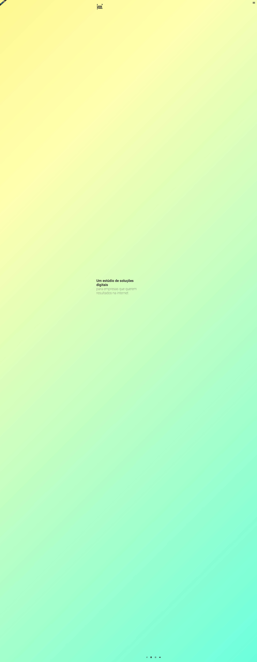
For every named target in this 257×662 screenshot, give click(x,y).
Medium (160, 657)
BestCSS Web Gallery (3, 3)
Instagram (155, 657)
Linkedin (151, 657)
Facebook (147, 657)
